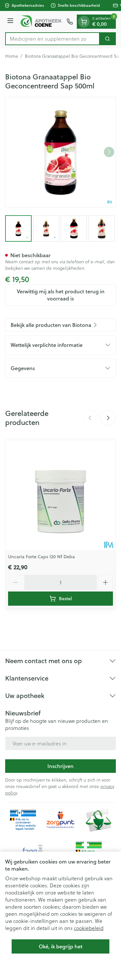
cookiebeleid (89, 928)
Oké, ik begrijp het (61, 946)
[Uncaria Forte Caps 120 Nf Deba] (60, 495)
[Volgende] (109, 152)
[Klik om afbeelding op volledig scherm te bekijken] (60, 152)
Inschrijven (60, 766)
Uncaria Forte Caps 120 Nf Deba (41, 556)
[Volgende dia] (108, 418)
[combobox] (52, 38)
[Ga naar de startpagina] (41, 22)
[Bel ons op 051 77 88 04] (69, 21)
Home (11, 56)
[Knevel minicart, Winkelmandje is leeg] (84, 21)
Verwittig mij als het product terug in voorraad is (61, 295)
